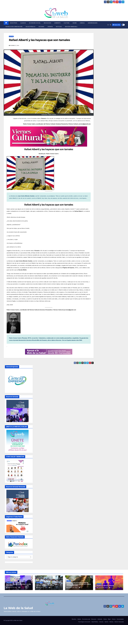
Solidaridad (39, 582)
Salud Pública (30, 26)
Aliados (23, 23)
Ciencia (82, 23)
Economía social (35, 23)
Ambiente (57, 23)
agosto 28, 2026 (43, 587)
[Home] (6, 23)
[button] (110, 25)
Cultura (66, 23)
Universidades (92, 23)
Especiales (9, 582)
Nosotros (13, 23)
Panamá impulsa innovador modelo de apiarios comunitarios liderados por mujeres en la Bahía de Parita (79, 584)
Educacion (47, 23)
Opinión (50, 26)
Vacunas (41, 26)
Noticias (59, 26)
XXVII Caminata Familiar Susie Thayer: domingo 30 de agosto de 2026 (46, 584)
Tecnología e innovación (13, 26)
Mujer (75, 23)
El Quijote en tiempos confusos (105, 585)
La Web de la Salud (18, 608)
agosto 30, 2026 (12, 587)
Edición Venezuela (71, 26)
